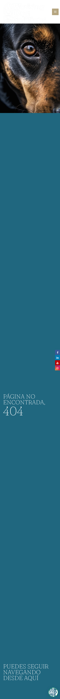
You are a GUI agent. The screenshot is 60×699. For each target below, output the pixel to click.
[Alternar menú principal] (55, 12)
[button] (53, 692)
